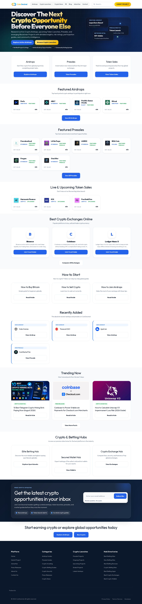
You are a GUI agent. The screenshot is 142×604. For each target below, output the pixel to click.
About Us (14, 571)
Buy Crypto (81, 535)
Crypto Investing (47, 564)
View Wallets (71, 470)
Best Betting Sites (109, 556)
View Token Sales (111, 74)
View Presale (30, 358)
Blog (70, 4)
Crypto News (59, 4)
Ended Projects (78, 567)
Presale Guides (47, 560)
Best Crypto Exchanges (111, 575)
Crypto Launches (45, 4)
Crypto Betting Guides (49, 567)
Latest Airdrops (78, 571)
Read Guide (30, 297)
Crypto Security (47, 571)
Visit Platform (30, 252)
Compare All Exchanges (71, 263)
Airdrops (35, 4)
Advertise (77, 4)
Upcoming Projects (79, 564)
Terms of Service (117, 599)
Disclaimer (128, 599)
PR (66, 4)
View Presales (71, 74)
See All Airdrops (71, 118)
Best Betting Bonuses (111, 564)
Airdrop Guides (47, 556)
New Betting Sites (109, 560)
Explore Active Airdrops (22, 42)
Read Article (30, 415)
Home (13, 556)
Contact (85, 4)
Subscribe (120, 496)
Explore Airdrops (30, 74)
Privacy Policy (106, 599)
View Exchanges (112, 464)
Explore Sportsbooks (30, 464)
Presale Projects (78, 556)
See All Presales (71, 176)
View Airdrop (30, 335)
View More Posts (71, 425)
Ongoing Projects (78, 560)
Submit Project (122, 4)
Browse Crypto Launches (46, 42)
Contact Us (14, 575)
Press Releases (16, 567)
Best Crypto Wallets (110, 579)
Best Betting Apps (110, 571)
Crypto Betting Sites (110, 567)
